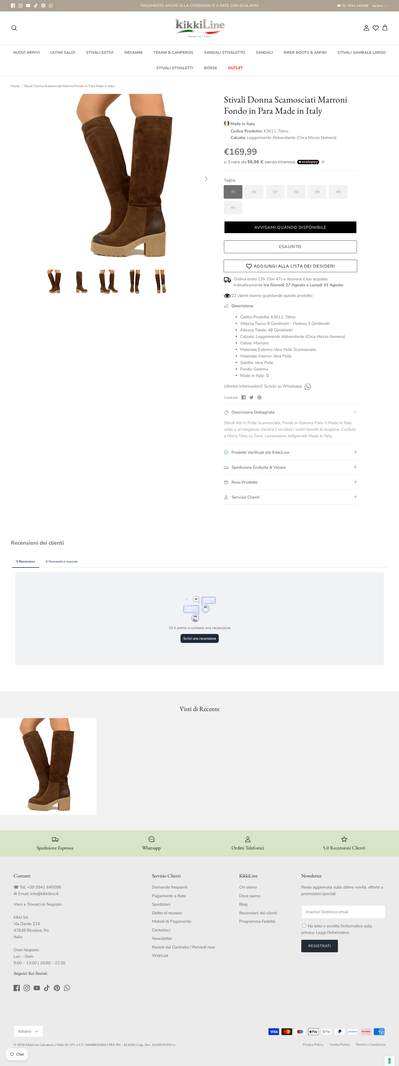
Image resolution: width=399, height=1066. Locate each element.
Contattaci (161, 934)
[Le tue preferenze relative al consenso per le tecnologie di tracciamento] (389, 1061)
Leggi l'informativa (332, 937)
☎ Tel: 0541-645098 (352, 8)
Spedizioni (161, 909)
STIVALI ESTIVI (99, 57)
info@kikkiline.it (44, 898)
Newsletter (162, 943)
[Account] (365, 32)
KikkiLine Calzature (39, 1049)
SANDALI (264, 57)
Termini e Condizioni (370, 1049)
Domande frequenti (169, 891)
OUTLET (235, 72)
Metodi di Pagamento (171, 926)
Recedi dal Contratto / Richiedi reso (183, 951)
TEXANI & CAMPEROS (173, 57)
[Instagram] (20, 8)
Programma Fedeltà (257, 926)
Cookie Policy (340, 1049)
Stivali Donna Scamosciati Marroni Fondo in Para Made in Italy (69, 90)
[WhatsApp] (51, 8)
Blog (243, 909)
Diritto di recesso (167, 917)
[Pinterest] (43, 8)
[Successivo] (206, 183)
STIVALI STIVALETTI (174, 72)
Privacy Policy (313, 1049)
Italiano (377, 8)
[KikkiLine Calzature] (199, 32)
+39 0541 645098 (44, 891)
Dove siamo (249, 900)
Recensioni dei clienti (258, 917)
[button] (290, 232)
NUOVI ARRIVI (26, 57)
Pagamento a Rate (169, 900)
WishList (160, 960)
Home (15, 90)
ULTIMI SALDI (62, 57)
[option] (127, 183)
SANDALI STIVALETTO (224, 57)
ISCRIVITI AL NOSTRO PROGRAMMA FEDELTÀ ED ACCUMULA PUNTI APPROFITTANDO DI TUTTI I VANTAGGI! (199, 8)
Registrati (319, 950)
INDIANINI (133, 57)
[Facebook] (13, 8)
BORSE (210, 72)
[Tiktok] (36, 8)
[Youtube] (28, 8)
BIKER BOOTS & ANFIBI (305, 57)
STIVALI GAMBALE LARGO (361, 57)
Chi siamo (248, 891)
